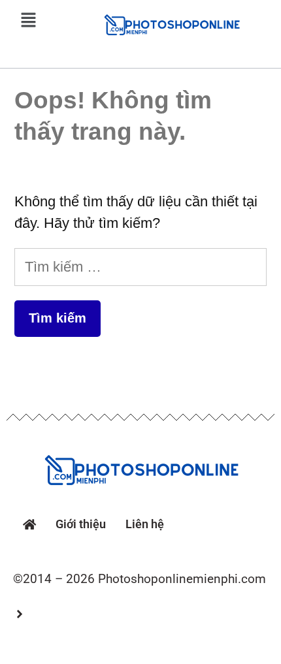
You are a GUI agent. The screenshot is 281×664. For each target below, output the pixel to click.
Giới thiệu (81, 524)
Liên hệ (144, 524)
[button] (28, 21)
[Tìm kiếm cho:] (140, 267)
